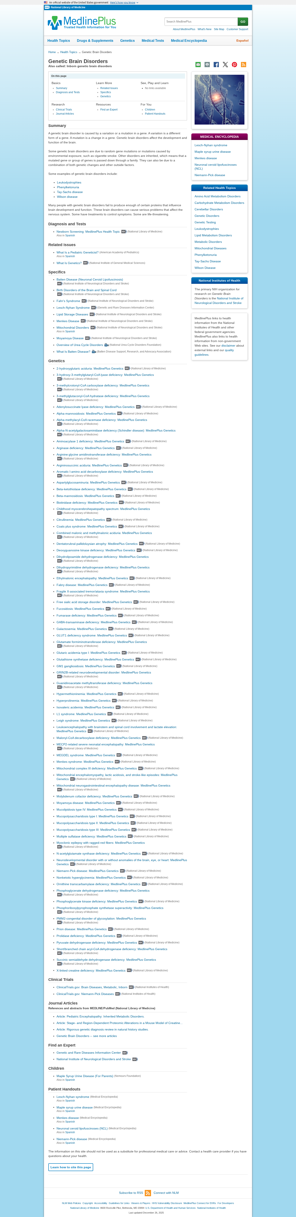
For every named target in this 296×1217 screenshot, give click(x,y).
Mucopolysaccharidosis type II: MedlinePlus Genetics (93, 823)
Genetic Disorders (207, 215)
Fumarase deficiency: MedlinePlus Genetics (87, 615)
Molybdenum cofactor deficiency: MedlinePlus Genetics (94, 796)
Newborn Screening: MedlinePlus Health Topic (88, 231)
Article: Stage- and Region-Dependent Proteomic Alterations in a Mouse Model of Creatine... (120, 1023)
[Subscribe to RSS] (243, 64)
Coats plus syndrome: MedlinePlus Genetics (87, 526)
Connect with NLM (166, 1192)
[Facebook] (216, 64)
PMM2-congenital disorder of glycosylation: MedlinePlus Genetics (101, 918)
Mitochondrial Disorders (73, 327)
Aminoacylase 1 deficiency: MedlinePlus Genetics (90, 441)
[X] (225, 64)
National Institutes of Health (211, 1208)
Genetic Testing (205, 222)
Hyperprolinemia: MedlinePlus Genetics (84, 700)
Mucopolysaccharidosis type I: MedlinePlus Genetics (92, 816)
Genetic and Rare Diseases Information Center (89, 1052)
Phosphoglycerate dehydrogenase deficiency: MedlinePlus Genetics (103, 890)
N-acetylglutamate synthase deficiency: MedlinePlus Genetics (99, 853)
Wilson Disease (205, 267)
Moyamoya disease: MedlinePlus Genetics (86, 803)
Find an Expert (108, 109)
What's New (204, 29)
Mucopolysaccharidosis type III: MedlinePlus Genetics (93, 829)
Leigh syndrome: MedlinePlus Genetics (83, 720)
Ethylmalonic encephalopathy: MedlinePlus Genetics (92, 578)
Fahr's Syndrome (68, 301)
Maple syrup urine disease (75, 1107)
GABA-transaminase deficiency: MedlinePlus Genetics (93, 622)
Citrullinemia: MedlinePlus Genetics (81, 519)
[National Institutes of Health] (48, 7)
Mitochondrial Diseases (210, 248)
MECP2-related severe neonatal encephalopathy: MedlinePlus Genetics (106, 744)
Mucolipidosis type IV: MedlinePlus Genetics (87, 809)
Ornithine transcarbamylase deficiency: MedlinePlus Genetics (98, 884)
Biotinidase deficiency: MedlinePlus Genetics (87, 502)
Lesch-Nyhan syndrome (73, 1097)
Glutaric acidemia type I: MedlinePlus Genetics (88, 652)
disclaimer (228, 345)
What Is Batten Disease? (73, 351)
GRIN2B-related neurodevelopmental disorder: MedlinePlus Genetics (104, 672)
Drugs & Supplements (95, 40)
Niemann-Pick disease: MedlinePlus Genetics (88, 871)
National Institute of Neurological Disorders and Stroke (94, 1059)
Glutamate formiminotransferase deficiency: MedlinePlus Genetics (102, 642)
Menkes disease (68, 1118)
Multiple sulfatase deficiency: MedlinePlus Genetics (91, 836)
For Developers (226, 1203)
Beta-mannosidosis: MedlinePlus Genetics (85, 496)
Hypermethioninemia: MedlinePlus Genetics (86, 694)
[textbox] (201, 21)
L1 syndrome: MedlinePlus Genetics (81, 714)
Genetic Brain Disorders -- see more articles (87, 1036)
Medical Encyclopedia (189, 40)
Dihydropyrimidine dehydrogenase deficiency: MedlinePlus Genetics (103, 567)
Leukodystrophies (69, 182)
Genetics (127, 40)
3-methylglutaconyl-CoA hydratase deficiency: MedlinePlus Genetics (103, 396)
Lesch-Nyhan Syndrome (73, 307)
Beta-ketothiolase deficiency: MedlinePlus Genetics (91, 489)
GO (243, 21)
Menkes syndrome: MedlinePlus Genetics (85, 761)
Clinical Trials (64, 109)
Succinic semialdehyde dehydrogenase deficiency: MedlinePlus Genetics (106, 959)
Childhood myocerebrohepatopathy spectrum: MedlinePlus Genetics (103, 509)
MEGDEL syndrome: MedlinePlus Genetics (86, 755)
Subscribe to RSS (131, 1192)
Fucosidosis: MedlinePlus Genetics (80, 608)
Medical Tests (153, 40)
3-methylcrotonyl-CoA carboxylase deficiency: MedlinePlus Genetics (103, 385)
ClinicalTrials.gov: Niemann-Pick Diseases (85, 994)
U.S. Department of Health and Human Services (170, 1208)
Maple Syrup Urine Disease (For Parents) (85, 1076)
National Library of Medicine (68, 7)
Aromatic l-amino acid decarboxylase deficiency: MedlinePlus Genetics (105, 471)
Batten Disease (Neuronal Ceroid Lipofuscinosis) (90, 279)
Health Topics (58, 40)
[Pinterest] (234, 64)
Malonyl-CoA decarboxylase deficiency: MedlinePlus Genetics (99, 738)
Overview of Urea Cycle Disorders (80, 345)
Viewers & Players (140, 1203)
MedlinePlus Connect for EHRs (200, 1203)
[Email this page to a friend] (198, 64)
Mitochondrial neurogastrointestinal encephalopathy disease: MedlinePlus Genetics (113, 785)
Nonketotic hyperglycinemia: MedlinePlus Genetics (91, 877)
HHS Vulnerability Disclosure (167, 1203)
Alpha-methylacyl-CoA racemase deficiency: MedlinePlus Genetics (102, 420)
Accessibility (100, 1203)
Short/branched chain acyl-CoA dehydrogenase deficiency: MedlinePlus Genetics (112, 949)
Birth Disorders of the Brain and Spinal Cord (87, 290)
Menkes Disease (68, 321)
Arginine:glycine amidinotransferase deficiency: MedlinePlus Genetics (104, 454)
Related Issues (109, 88)
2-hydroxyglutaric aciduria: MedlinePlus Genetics (90, 368)
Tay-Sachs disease (70, 192)
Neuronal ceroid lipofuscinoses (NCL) (82, 1128)
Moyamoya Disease (70, 338)
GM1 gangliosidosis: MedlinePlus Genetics (86, 666)
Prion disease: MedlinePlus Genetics (82, 929)
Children (150, 109)
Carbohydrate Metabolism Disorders (219, 202)
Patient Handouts (155, 113)
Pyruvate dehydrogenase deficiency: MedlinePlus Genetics (97, 942)
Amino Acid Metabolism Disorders (218, 196)
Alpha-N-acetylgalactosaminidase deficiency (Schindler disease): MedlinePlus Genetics (116, 430)
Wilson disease (67, 196)
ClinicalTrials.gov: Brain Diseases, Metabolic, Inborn (92, 987)
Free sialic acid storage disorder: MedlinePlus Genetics (94, 602)
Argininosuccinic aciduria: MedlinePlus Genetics (89, 465)
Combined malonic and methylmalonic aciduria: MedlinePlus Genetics (104, 533)
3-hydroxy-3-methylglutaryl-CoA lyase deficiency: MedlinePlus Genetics (105, 374)
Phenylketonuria (68, 187)
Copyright (88, 1203)
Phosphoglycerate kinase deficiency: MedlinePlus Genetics (97, 901)
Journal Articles (65, 113)
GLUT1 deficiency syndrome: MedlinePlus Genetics (92, 635)
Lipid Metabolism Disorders (213, 235)
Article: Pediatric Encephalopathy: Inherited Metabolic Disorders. (101, 1016)
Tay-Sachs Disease (208, 261)
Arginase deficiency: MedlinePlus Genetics (86, 448)
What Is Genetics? (69, 262)
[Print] (207, 64)
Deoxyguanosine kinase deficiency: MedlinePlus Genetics (96, 550)
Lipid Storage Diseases (72, 314)
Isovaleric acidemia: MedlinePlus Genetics (85, 707)
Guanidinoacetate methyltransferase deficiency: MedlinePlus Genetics (104, 683)
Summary (61, 88)
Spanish (70, 235)
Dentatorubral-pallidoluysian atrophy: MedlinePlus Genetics (97, 543)
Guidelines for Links (119, 1203)
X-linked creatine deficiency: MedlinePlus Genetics (91, 970)
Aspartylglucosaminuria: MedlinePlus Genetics (88, 482)
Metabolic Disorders (208, 241)
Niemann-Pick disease (72, 1139)
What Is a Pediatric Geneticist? (78, 252)
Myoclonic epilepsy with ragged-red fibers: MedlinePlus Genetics (101, 842)
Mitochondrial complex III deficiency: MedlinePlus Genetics (97, 768)
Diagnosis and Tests (68, 92)
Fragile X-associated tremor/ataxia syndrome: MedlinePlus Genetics (103, 591)
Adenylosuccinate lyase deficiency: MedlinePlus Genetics (96, 407)
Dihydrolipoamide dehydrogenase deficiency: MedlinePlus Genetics (103, 556)
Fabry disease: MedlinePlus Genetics (82, 585)
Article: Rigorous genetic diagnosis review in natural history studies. (103, 1029)
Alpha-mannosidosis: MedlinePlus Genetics (86, 413)
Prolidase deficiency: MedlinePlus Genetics (86, 936)
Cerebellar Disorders (209, 209)
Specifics (105, 92)
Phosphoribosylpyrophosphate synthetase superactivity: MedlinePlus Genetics (110, 908)
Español (242, 40)
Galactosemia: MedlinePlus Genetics (82, 628)
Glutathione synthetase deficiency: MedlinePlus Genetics (95, 659)
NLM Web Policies (71, 1203)
